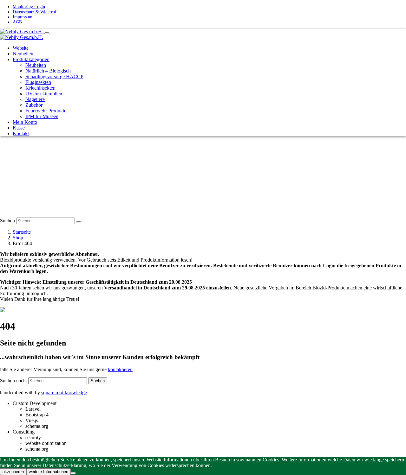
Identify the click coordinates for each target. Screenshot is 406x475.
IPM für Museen (41, 116)
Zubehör (34, 105)
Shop (18, 237)
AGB (17, 22)
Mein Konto (25, 122)
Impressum (22, 17)
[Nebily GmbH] (22, 31)
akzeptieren (13, 471)
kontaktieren (120, 369)
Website (21, 48)
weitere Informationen (48, 471)
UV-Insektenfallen (43, 93)
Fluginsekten (38, 82)
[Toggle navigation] (46, 33)
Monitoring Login (29, 6)
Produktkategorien (31, 59)
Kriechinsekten (40, 88)
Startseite (22, 232)
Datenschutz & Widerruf (34, 12)
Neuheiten (23, 53)
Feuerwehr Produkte (45, 110)
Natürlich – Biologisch (48, 70)
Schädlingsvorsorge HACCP (54, 76)
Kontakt (21, 133)
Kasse (19, 127)
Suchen (7, 220)
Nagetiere (35, 99)
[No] (73, 473)
